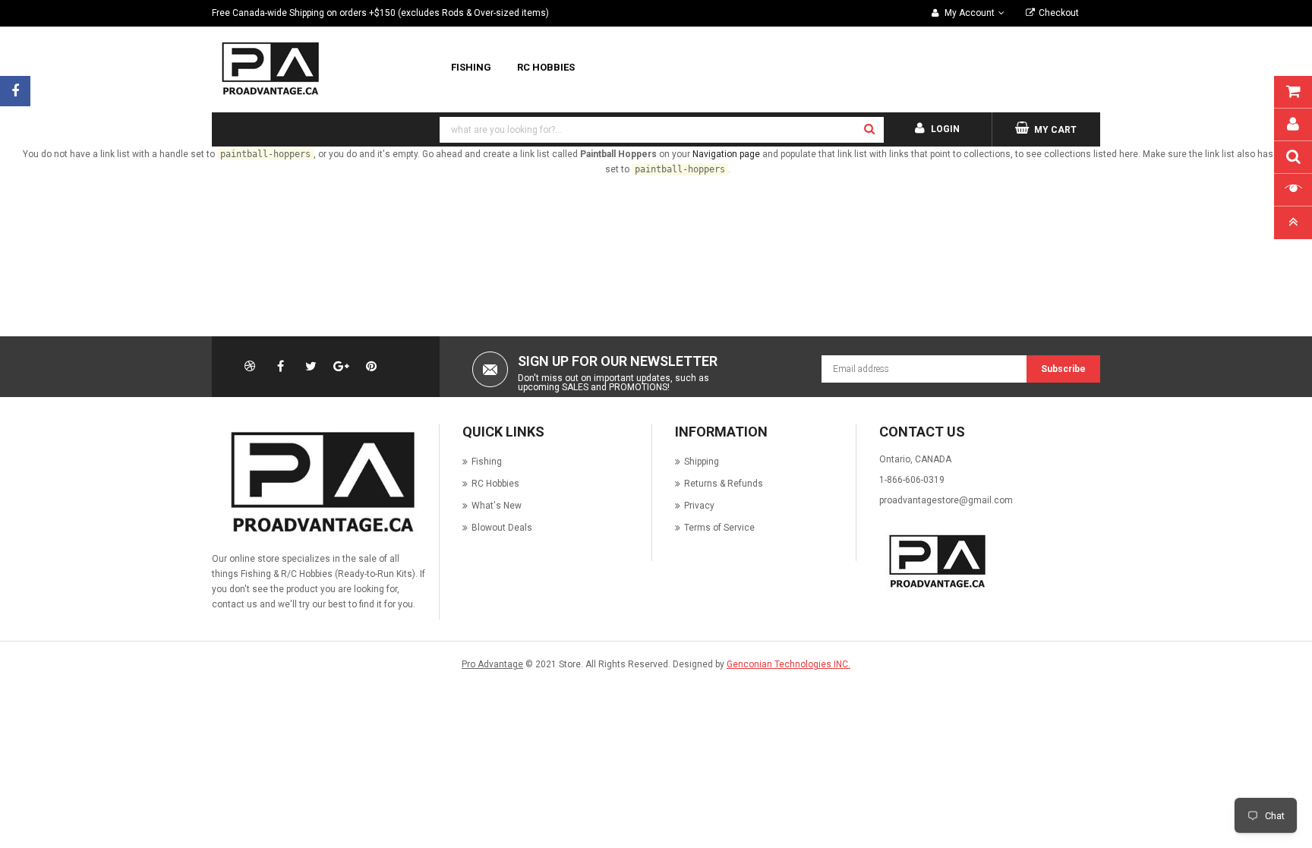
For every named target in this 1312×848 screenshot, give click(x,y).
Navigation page (726, 154)
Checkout (1059, 13)
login (945, 129)
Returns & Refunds (723, 483)
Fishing (487, 461)
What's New (497, 505)
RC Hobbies (495, 483)
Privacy (699, 505)
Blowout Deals (502, 527)
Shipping (701, 461)
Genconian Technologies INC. (788, 664)
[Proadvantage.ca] (319, 482)
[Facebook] (15, 91)
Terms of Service (719, 527)
